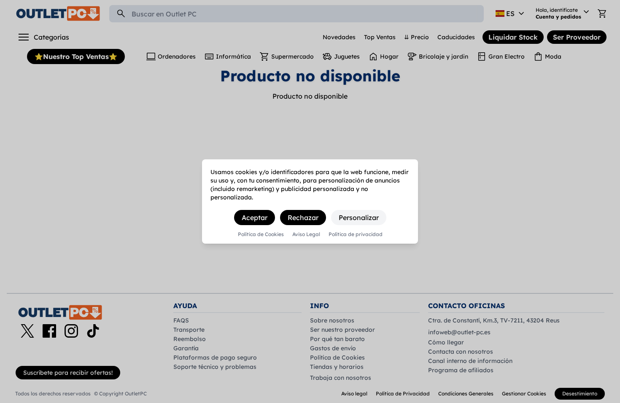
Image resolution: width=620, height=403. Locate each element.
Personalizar (359, 217)
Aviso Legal (306, 234)
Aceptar (254, 217)
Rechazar (303, 217)
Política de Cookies (261, 234)
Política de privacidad (356, 234)
